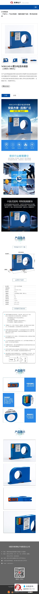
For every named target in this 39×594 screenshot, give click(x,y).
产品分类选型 (13, 14)
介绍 (5, 95)
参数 (14, 95)
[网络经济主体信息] (8, 592)
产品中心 (5, 14)
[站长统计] (30, 592)
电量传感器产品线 (23, 14)
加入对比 (6, 86)
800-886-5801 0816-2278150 (20, 560)
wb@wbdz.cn (10, 563)
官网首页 (5, 12)
